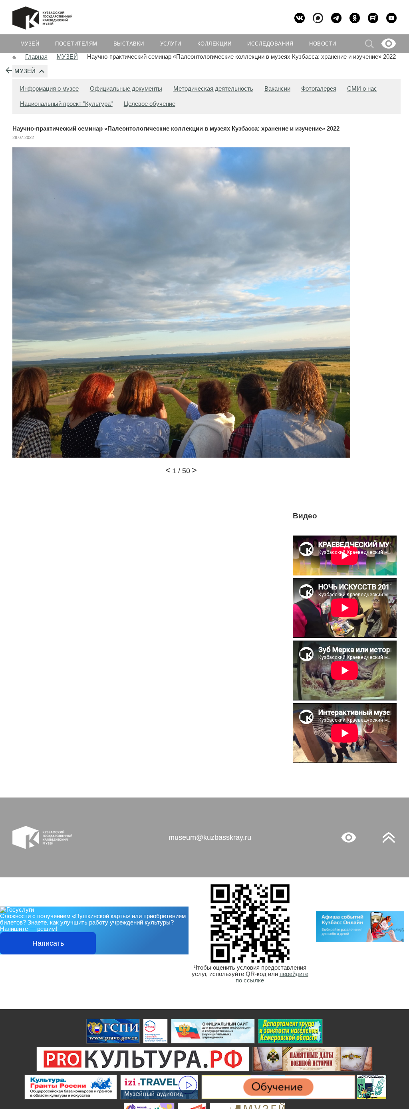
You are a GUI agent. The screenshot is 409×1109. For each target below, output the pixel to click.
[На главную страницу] (14, 57)
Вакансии (277, 88)
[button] (168, 471)
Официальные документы (126, 88)
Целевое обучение (149, 104)
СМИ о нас (362, 88)
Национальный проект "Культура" (66, 104)
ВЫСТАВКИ (128, 44)
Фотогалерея (318, 88)
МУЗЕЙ (25, 71)
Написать (48, 943)
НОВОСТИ (322, 44)
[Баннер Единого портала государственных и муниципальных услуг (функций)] (113, 1031)
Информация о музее (49, 88)
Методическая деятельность (213, 88)
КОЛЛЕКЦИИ (214, 44)
